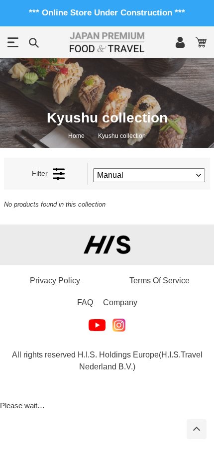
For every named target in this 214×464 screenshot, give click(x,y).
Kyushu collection (122, 135)
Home (76, 135)
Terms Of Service (159, 280)
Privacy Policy (55, 280)
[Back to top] (197, 429)
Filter (40, 173)
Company (120, 302)
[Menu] (12, 42)
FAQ (85, 302)
